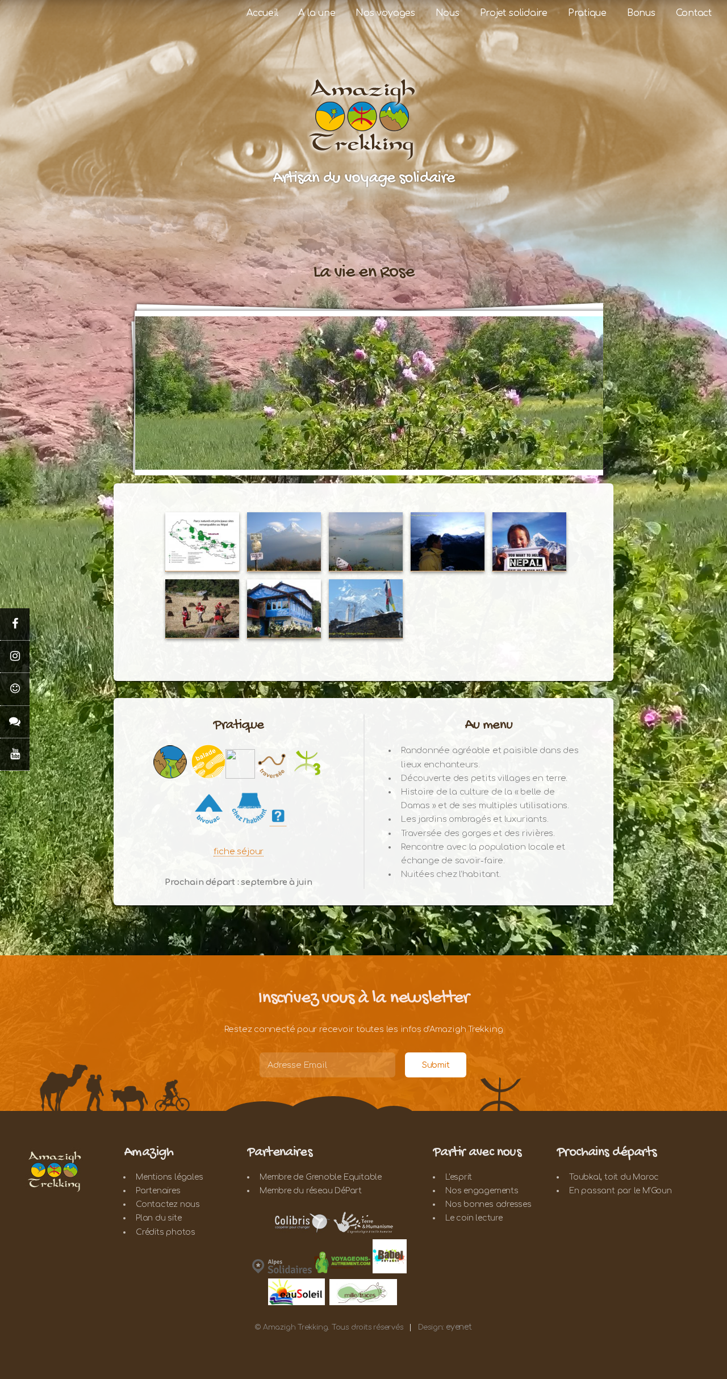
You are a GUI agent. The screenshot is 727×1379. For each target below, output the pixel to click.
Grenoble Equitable (344, 1177)
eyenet (459, 1327)
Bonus (641, 13)
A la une (316, 13)
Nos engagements (482, 1190)
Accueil (262, 13)
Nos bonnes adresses (488, 1204)
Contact (694, 13)
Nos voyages (385, 13)
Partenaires (158, 1190)
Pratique (587, 13)
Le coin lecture (474, 1218)
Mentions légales (169, 1177)
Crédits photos (165, 1232)
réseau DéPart (334, 1190)
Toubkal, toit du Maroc (614, 1177)
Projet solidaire (514, 13)
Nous (447, 13)
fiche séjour (239, 851)
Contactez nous (168, 1204)
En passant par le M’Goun (620, 1190)
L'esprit (458, 1177)
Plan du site (158, 1218)
